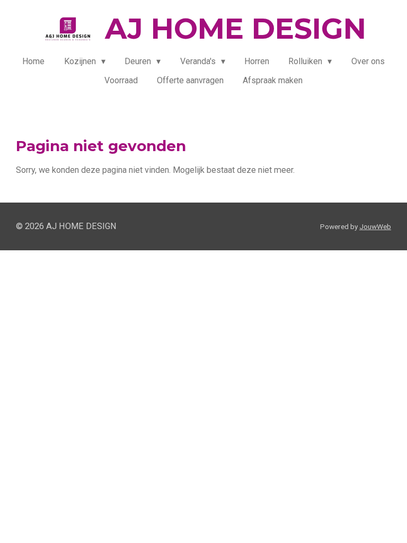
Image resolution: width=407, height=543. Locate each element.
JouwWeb (375, 226)
